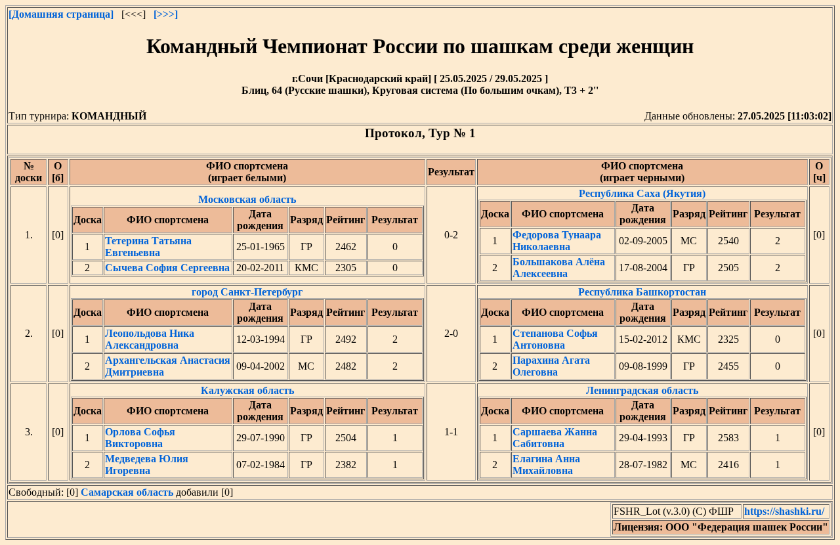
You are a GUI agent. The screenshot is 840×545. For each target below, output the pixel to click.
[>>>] (166, 14)
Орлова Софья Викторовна (140, 437)
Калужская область (246, 430)
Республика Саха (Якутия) (641, 233)
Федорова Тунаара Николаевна (557, 240)
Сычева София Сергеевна (167, 267)
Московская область (246, 233)
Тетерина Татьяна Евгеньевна (148, 246)
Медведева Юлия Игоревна (146, 464)
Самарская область (127, 492)
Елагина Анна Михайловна (546, 464)
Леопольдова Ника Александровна (149, 339)
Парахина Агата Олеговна (551, 366)
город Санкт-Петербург (246, 332)
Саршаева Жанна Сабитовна (555, 437)
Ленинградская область (641, 430)
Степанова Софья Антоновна (555, 339)
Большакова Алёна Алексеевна (559, 267)
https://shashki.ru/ (784, 511)
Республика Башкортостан (641, 332)
